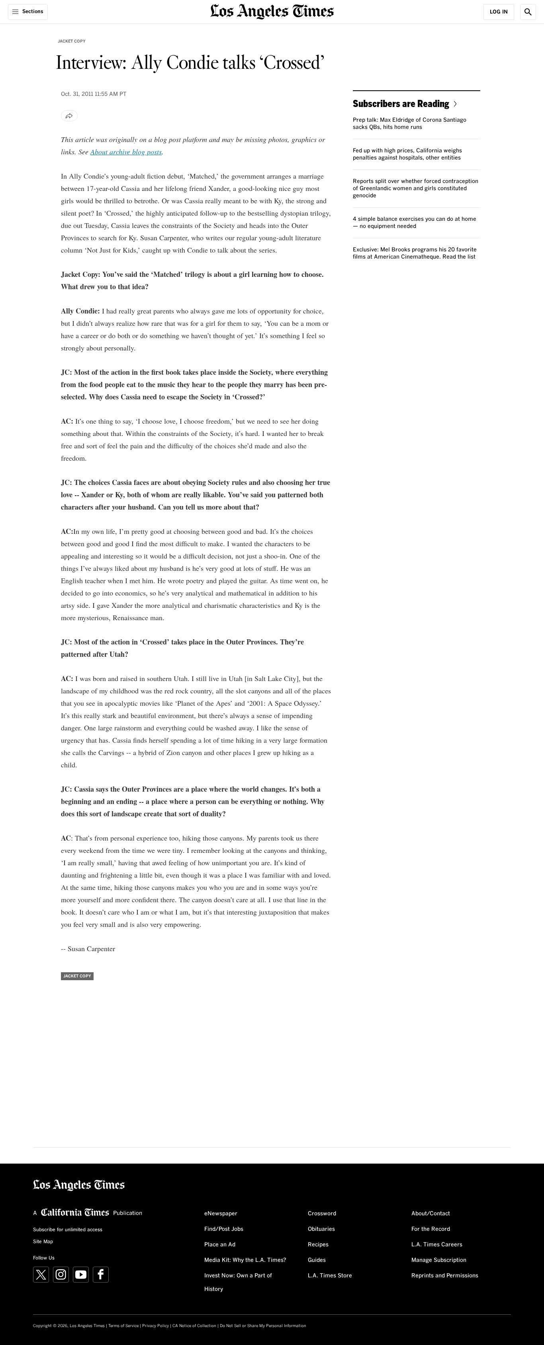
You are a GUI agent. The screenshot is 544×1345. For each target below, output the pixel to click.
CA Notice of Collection (194, 1326)
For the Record (430, 1229)
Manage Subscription (438, 1260)
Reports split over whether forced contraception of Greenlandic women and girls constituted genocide (415, 189)
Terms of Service (123, 1326)
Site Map (43, 1242)
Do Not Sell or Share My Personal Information (263, 1326)
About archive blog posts (126, 151)
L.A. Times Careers (436, 1245)
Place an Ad (219, 1245)
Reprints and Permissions (444, 1276)
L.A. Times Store (330, 1276)
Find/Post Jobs (223, 1229)
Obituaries (321, 1229)
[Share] (69, 115)
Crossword (322, 1214)
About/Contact (430, 1214)
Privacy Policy (155, 1326)
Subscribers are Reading (401, 103)
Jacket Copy (72, 41)
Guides (317, 1260)
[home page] (272, 11)
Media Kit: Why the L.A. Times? (245, 1260)
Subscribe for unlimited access (67, 1230)
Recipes (318, 1245)
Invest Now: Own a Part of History (238, 1282)
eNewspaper (220, 1214)
